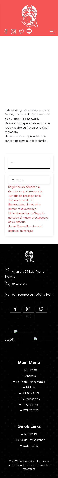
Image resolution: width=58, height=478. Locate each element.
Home (5, 71)
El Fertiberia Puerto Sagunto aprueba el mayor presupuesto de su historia (28, 217)
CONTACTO (30, 410)
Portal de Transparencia (30, 381)
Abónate (30, 375)
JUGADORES (30, 393)
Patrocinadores (30, 398)
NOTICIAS (30, 370)
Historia (30, 387)
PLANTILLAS (31, 404)
